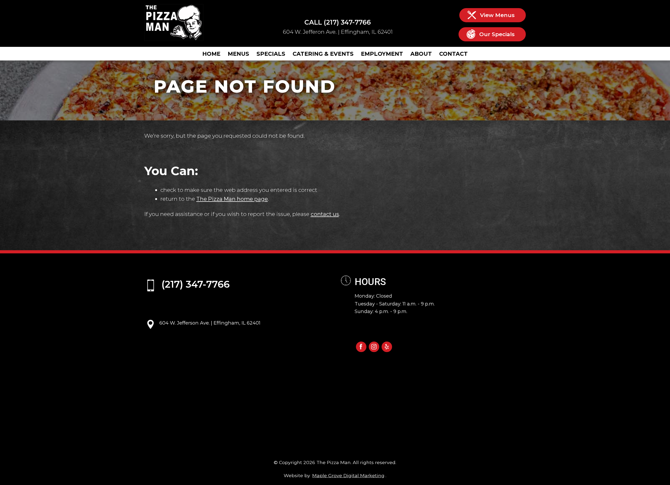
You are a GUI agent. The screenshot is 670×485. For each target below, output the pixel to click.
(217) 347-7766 (347, 22)
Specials (270, 54)
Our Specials (497, 34)
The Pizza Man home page (232, 199)
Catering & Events (323, 54)
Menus (238, 54)
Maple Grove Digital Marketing (348, 475)
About (421, 54)
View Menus (497, 15)
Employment (382, 54)
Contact (453, 54)
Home (211, 54)
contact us (325, 214)
